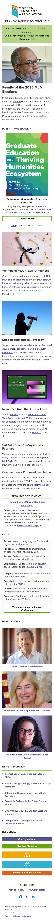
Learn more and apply (29, 525)
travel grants (30, 345)
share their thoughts (38, 484)
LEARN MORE (27, 218)
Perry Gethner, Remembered (27, 666)
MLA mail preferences (22, 916)
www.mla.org (9, 912)
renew (16, 35)
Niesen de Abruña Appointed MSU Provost (27, 710)
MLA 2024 (27, 854)
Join (7, 35)
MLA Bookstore (37, 889)
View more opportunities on (27, 609)
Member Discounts (27, 846)
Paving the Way (21, 359)
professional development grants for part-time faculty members (27, 349)
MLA (27, 864)
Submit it (36, 432)
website (14, 414)
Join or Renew (16, 889)
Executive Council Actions (27, 872)
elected (17, 101)
